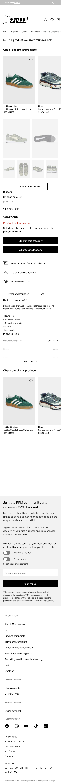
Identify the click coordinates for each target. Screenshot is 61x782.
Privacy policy (11, 737)
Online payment (13, 710)
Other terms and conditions (19, 647)
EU (16, 767)
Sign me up (30, 583)
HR (26, 767)
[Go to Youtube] (28, 728)
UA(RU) (8, 772)
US (15, 772)
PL (36, 767)
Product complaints (15, 635)
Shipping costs (12, 687)
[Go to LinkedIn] (48, 728)
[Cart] (58, 20)
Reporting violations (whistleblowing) (24, 659)
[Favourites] (52, 20)
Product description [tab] (18, 293)
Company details (12, 746)
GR (21, 767)
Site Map (9, 756)
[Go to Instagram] (18, 728)
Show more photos (30, 186)
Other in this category (31, 240)
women (7, 16)
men (5, 23)
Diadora (7, 191)
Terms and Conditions (16, 641)
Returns (9, 630)
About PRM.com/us (15, 624)
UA (51, 767)
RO (41, 767)
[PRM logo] (18, 20)
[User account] (45, 20)
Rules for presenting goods (19, 653)
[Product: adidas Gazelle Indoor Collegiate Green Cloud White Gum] (19, 80)
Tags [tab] (41, 293)
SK (46, 767)
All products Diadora (30, 249)
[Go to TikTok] (38, 728)
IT (31, 767)
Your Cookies (10, 751)
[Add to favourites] (31, 59)
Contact (9, 670)
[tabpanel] (30, 331)
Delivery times (12, 693)
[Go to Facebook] (9, 728)
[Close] (52, 2)
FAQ (7, 664)
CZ (11, 767)
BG (6, 767)
